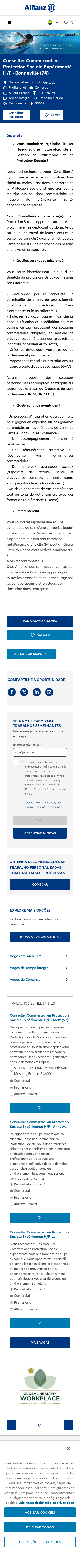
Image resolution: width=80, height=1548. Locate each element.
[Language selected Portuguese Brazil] (54, 22)
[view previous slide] (11, 1425)
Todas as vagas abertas (40, 937)
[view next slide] (68, 1425)
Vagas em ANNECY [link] (25, 956)
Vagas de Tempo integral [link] (29, 968)
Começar (40, 884)
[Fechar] (68, 1448)
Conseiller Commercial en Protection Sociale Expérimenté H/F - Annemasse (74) (39, 1234)
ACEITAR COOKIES (40, 1512)
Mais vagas (40, 1342)
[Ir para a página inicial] (40, 7)
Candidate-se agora (17, 114)
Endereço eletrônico (26, 744)
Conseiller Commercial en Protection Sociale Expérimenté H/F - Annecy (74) (39, 1124)
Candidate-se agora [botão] (40, 621)
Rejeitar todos (40, 1527)
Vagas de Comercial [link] (25, 979)
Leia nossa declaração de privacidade (46, 1503)
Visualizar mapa (28, 654)
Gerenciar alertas (40, 833)
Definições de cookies (40, 1542)
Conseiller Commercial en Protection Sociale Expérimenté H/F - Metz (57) (39, 1017)
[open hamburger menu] (9, 22)
